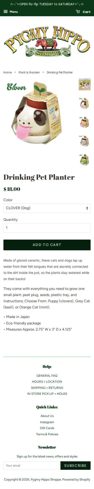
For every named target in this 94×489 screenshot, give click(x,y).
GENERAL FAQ (47, 375)
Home (7, 72)
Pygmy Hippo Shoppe (46, 479)
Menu (13, 12)
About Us (47, 416)
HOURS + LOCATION (47, 381)
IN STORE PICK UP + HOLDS (47, 393)
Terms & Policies (47, 434)
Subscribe (75, 465)
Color (7, 200)
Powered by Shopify (76, 479)
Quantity (10, 219)
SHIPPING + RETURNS (47, 388)
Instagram (47, 422)
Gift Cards (47, 428)
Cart (86, 11)
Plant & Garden (29, 72)
